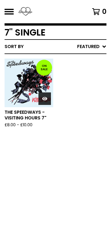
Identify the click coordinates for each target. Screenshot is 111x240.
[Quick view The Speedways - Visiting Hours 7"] (44, 98)
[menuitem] (55, 46)
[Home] (49, 12)
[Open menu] (9, 11)
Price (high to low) (66, 134)
